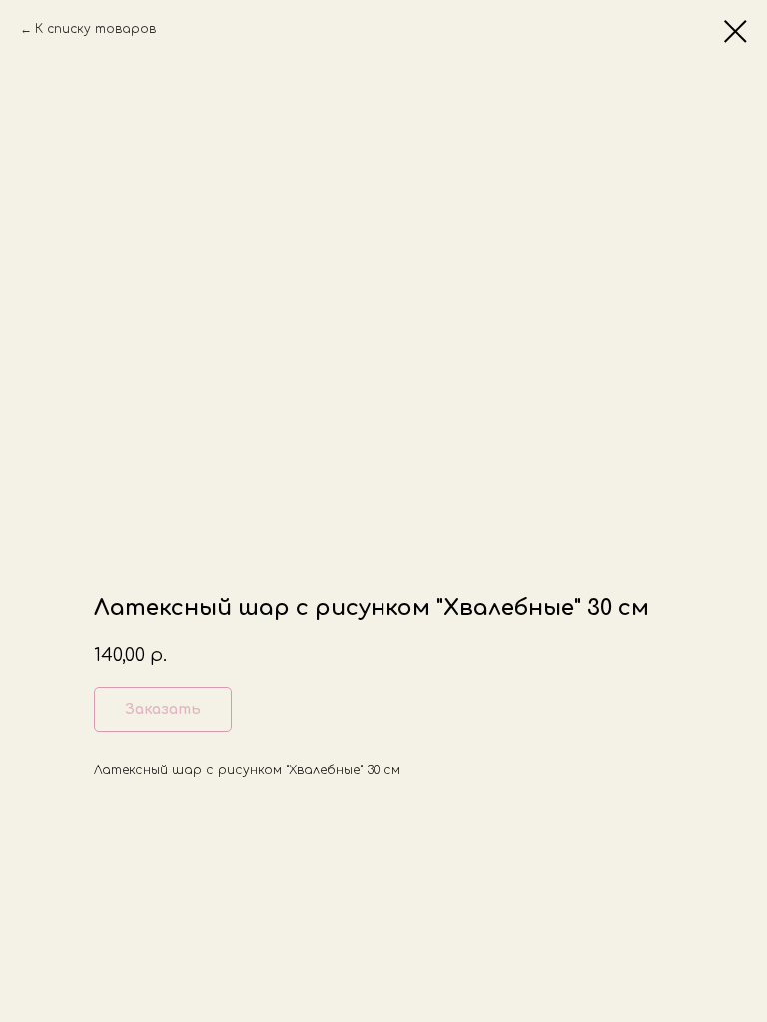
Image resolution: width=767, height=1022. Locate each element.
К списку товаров (95, 29)
